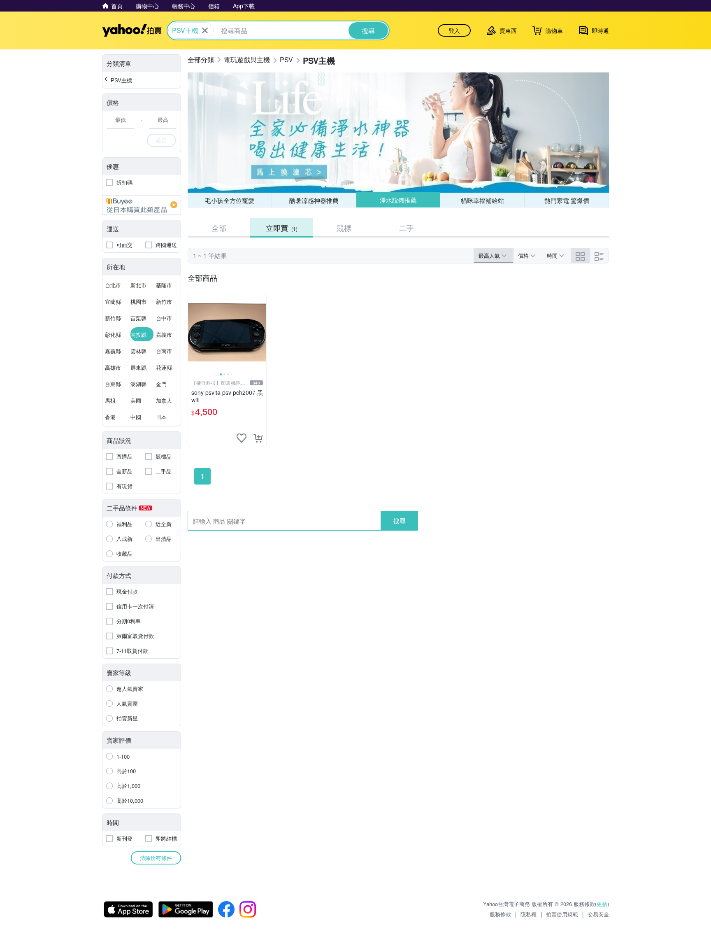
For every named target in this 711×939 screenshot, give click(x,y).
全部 (218, 227)
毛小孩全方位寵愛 (229, 200)
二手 (406, 227)
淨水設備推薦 (398, 200)
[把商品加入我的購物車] (258, 438)
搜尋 (399, 520)
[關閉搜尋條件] (205, 30)
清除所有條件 (156, 858)
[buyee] (141, 205)
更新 (602, 904)
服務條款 (500, 914)
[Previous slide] (193, 332)
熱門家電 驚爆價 (566, 200)
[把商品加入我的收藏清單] (241, 438)
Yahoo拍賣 (132, 30)
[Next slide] (261, 332)
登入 (454, 30)
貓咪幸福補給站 (482, 200)
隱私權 (528, 914)
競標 (344, 227)
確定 (161, 140)
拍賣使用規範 (562, 914)
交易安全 (598, 914)
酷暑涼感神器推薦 (314, 200)
